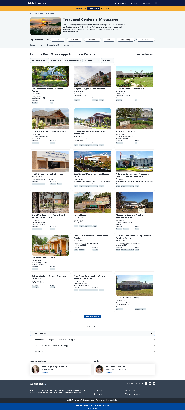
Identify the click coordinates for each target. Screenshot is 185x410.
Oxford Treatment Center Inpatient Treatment (90, 132)
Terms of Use (101, 400)
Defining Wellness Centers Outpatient (49, 276)
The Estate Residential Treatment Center (47, 90)
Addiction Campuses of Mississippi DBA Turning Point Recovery (132, 175)
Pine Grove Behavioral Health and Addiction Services (89, 277)
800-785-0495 (94, 8)
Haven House (80, 215)
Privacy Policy (113, 400)
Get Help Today (92, 405)
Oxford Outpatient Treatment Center (49, 131)
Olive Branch (145, 40)
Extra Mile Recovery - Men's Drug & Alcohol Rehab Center (48, 216)
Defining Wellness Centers (44, 257)
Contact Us (101, 390)
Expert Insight (53, 45)
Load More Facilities (92, 317)
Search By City (91, 326)
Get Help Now (81, 8)
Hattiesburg (125, 40)
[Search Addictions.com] (156, 3)
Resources (68, 45)
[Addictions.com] (31, 14)
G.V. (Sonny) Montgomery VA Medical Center (92, 175)
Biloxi (109, 40)
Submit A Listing (102, 394)
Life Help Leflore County (127, 298)
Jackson (58, 40)
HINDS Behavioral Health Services (47, 174)
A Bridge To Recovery (126, 131)
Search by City (36, 45)
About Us (131, 390)
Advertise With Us (134, 394)
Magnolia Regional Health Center (89, 89)
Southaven (92, 40)
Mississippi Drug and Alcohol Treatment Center (129, 216)
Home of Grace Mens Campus (130, 89)
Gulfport (74, 40)
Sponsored (106, 8)
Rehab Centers (39, 14)
